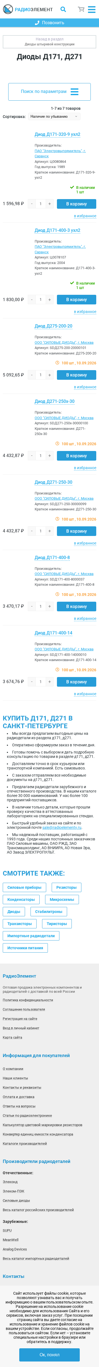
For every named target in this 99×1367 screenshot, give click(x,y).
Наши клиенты (15, 1078)
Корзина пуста (81, 9)
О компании (13, 1069)
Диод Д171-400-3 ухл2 (57, 230)
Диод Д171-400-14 (53, 633)
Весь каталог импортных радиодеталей (36, 1258)
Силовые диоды (16, 1200)
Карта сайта (12, 1037)
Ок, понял (49, 1354)
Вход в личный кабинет (21, 1028)
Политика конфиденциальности (28, 1000)
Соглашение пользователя (24, 1009)
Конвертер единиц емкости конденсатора (38, 1134)
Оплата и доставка (18, 1097)
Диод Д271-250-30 (53, 482)
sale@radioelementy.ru (61, 827)
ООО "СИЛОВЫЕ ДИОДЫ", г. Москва (64, 342)
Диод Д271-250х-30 (55, 401)
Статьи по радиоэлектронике (27, 1115)
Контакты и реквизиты (22, 1087)
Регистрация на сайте (20, 1019)
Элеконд (10, 1182)
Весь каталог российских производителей (38, 1210)
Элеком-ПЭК (13, 1191)
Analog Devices (15, 1249)
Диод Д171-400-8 (52, 557)
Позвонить (53, 22)
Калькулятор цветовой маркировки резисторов (42, 1125)
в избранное (85, 216)
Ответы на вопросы (19, 1106)
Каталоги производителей (25, 1144)
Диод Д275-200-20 (53, 326)
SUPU (7, 1230)
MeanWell (10, 1240)
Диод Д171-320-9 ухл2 (57, 134)
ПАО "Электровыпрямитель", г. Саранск (60, 153)
